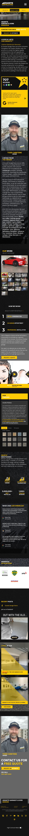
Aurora (14, 222)
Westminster (6, 237)
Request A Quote (9, 357)
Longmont (18, 226)
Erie (24, 227)
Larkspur (5, 235)
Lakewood (5, 220)
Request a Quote (14, 10)
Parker (15, 233)
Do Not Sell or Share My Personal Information (16, 810)
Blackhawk (13, 231)
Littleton (9, 222)
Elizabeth (20, 233)
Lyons (11, 229)
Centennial (9, 233)
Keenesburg (6, 231)
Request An (11, 33)
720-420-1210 (5, 10)
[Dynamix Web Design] (14, 825)
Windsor (9, 224)
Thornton (19, 227)
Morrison (15, 235)
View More (7, 707)
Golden (19, 222)
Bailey (10, 235)
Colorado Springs (15, 218)
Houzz (18, 816)
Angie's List (11, 816)
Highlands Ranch (14, 220)
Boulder (21, 216)
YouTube (14, 816)
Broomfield (12, 227)
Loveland (21, 224)
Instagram (26, 816)
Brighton (5, 226)
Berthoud (11, 226)
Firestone (17, 229)
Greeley (15, 224)
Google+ (3, 816)
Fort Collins (5, 218)
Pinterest (14, 819)
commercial (5, 170)
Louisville (5, 227)
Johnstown (5, 229)
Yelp (22, 816)
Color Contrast (21, 827)
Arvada (4, 224)
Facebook (7, 816)
